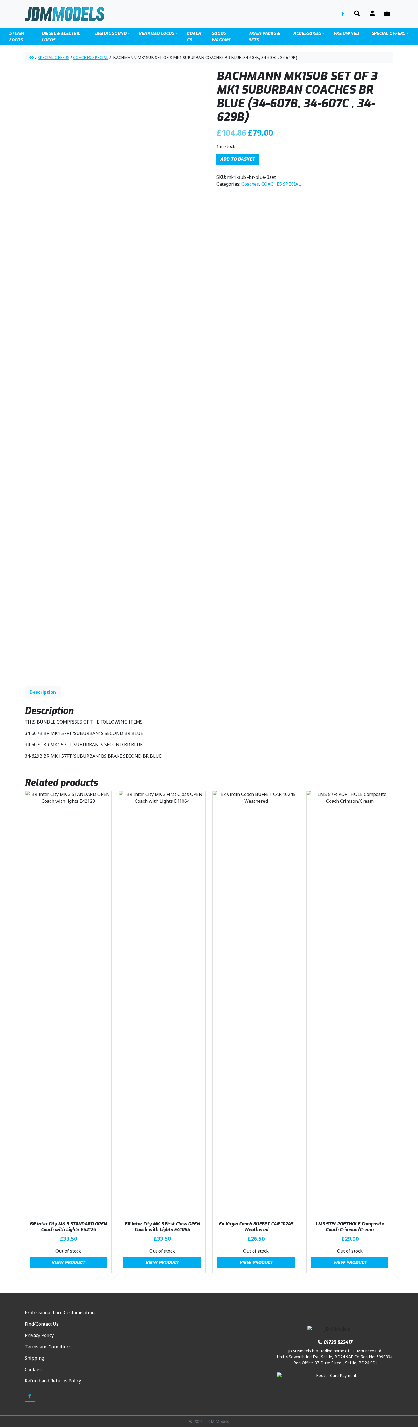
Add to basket (237, 159)
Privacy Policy (39, 1335)
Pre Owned (346, 33)
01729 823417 (338, 1342)
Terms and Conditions (48, 1347)
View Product (68, 1262)
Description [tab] (43, 692)
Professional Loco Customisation (60, 1312)
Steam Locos (16, 37)
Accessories (307, 33)
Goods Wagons (220, 37)
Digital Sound (110, 33)
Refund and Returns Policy (53, 1381)
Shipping (34, 1358)
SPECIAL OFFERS (388, 33)
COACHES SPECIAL (90, 57)
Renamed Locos (156, 33)
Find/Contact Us (42, 1324)
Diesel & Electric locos (61, 37)
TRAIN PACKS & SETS (264, 37)
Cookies (33, 1369)
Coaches (194, 37)
